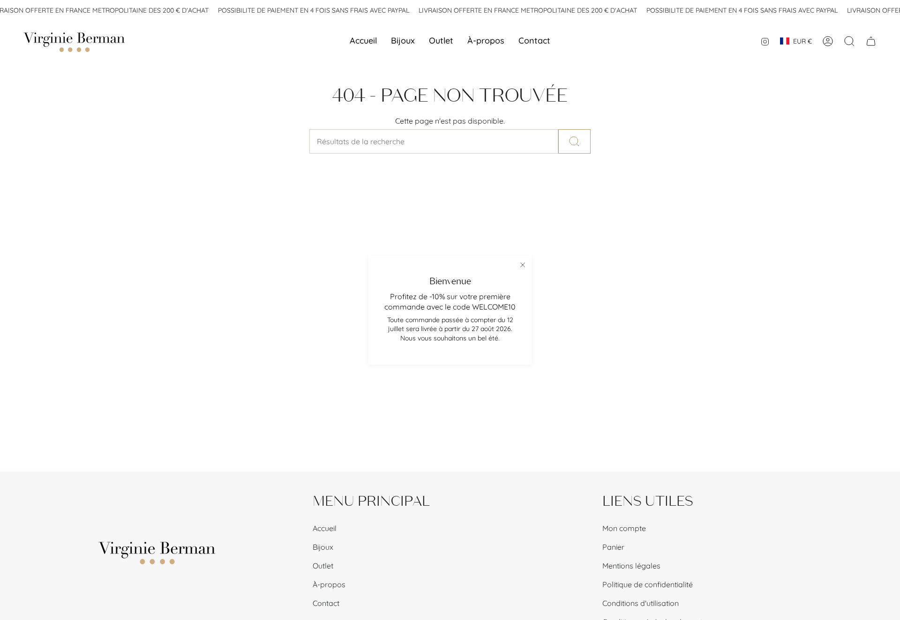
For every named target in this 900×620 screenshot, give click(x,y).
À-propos (329, 584)
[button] (403, 41)
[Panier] (871, 41)
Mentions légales (631, 565)
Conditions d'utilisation (640, 603)
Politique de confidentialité (647, 584)
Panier (613, 547)
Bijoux (323, 547)
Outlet (323, 565)
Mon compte (624, 528)
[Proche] (523, 265)
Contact (326, 603)
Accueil (325, 528)
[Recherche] (574, 141)
